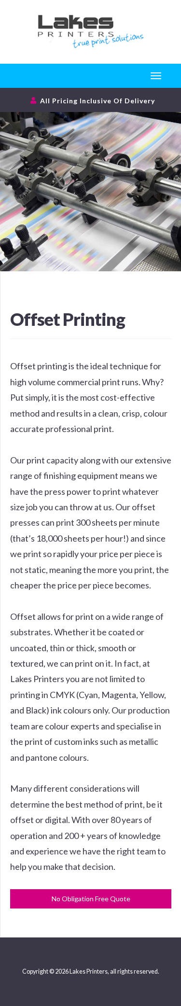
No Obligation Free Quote (91, 898)
